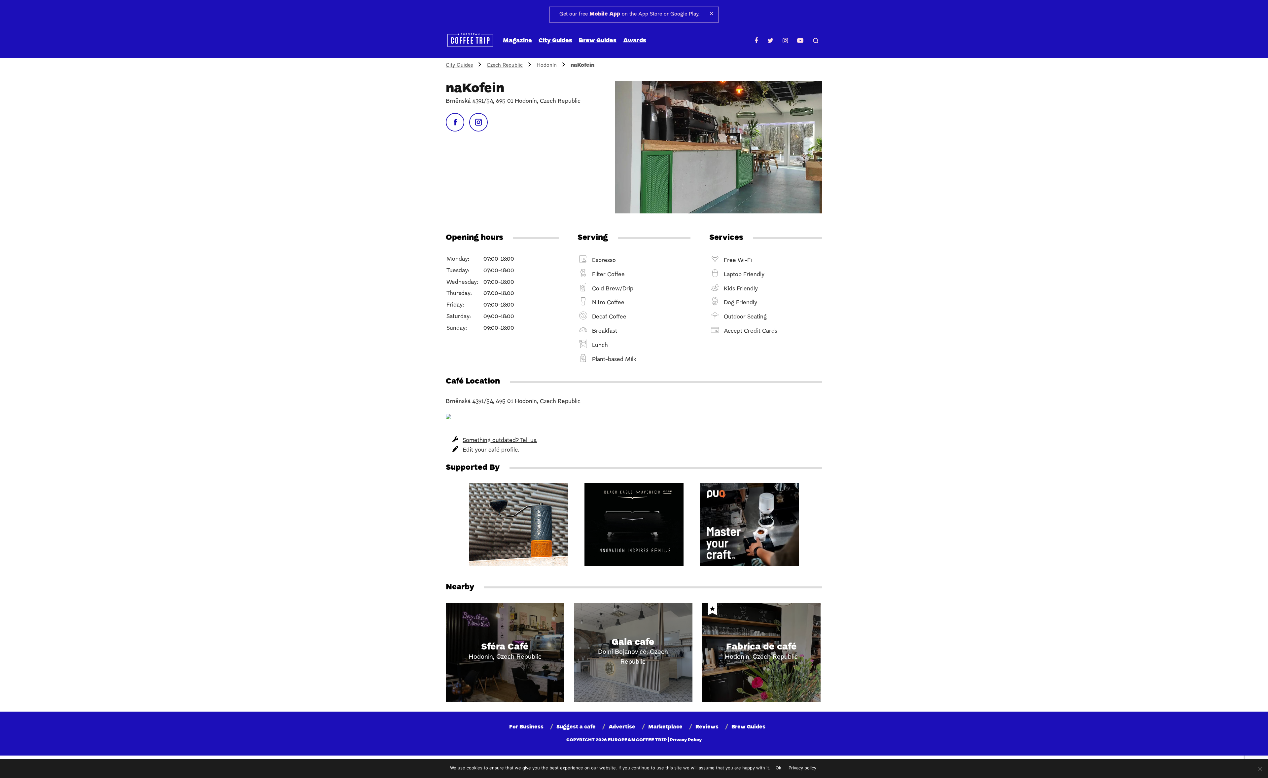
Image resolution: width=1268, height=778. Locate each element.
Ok (778, 767)
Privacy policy (802, 767)
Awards (634, 41)
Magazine (517, 41)
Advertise (622, 727)
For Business (526, 727)
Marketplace (665, 727)
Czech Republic (505, 65)
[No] (1259, 768)
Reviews (707, 727)
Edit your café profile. (491, 450)
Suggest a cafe (576, 727)
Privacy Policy (686, 740)
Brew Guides (597, 41)
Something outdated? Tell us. (500, 440)
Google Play (684, 14)
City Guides (555, 41)
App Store (650, 14)
